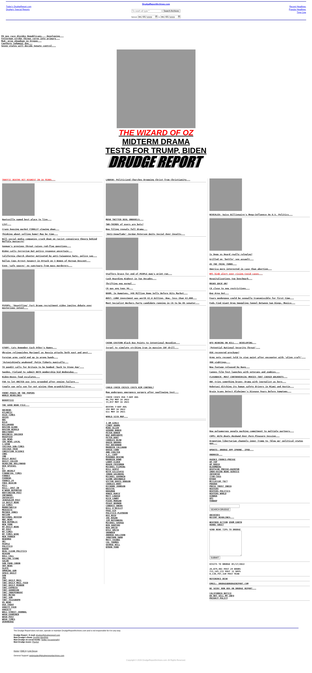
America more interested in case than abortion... (240, 269)
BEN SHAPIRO (113, 525)
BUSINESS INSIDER (12, 434)
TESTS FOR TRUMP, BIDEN (156, 150)
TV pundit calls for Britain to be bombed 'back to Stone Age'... (43, 367)
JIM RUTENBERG (114, 520)
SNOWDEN (110, 532)
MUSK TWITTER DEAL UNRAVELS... (124, 219)
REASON (6, 553)
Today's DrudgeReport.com (18, 6)
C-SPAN (6, 444)
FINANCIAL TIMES (12, 473)
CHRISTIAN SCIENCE (13, 451)
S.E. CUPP (111, 454)
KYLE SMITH (112, 530)
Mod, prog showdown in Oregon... (21, 41)
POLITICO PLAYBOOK (117, 513)
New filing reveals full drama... (126, 229)
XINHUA (213, 496)
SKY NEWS (7, 565)
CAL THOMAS (112, 542)
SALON (5, 561)
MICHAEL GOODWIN (115, 476)
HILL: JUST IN (10, 488)
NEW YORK (7, 524)
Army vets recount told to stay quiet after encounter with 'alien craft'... (257, 357)
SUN (4, 575)
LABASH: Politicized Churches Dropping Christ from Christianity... (148, 179)
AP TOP (213, 462)
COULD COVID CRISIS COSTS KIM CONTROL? (130, 387)
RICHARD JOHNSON (115, 486)
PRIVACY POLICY (218, 598)
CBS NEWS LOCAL (11, 441)
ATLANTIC (7, 412)
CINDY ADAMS (113, 425)
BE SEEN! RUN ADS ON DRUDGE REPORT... (232, 588)
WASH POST (8, 617)
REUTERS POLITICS (219, 491)
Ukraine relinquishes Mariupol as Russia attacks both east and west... (47, 352)
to (159, 17)
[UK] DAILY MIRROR (13, 585)
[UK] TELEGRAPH (11, 600)
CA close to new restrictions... (229, 288)
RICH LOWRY (112, 498)
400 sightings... (219, 362)
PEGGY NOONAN (113, 503)
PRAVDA (213, 484)
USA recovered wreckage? (224, 352)
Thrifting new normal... (121, 283)
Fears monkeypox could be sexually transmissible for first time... (251, 298)
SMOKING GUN (9, 570)
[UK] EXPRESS (10, 587)
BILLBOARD (8, 424)
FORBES (6, 475)
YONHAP (213, 501)
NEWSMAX (6, 539)
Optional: (134, 17)
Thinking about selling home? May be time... (30, 234)
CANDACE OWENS (114, 505)
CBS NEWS (7, 439)
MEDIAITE (7, 509)
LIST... (6, 224)
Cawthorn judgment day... (16, 43)
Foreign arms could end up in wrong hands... (30, 357)
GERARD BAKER (113, 430)
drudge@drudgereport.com (48, 635)
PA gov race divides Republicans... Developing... (32, 36)
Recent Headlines (297, 6)
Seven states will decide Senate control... (28, 46)
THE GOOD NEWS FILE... (15, 405)
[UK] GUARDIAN (10, 590)
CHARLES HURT (113, 484)
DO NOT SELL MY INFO (221, 595)
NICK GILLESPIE (115, 471)
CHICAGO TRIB (10, 449)
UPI (211, 498)
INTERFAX (214, 474)
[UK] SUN (7, 597)
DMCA (23, 651)
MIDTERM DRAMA (156, 141)
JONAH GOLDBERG (115, 474)
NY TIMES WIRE (10, 534)
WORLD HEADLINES (12, 395)
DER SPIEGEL (9, 466)
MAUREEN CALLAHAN (116, 447)
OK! (4, 541)
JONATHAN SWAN (114, 537)
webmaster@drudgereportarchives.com (46, 656)
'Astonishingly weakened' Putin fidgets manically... (35, 362)
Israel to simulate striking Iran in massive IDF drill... (142, 347)
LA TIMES (7, 505)
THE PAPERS (28, 393)
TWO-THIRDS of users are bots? (124, 224)
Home (16, 651)
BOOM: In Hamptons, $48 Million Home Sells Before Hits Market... (147, 293)
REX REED (111, 515)
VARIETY (6, 609)
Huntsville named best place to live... (27, 219)
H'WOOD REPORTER (12, 490)
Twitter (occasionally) (50, 640)
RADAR (5, 548)
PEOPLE (6, 544)
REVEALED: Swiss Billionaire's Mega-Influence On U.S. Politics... (251, 214)
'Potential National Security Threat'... (234, 347)
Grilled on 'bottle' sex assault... (231, 259)
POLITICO (7, 546)
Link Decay (33, 651)
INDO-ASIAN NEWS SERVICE (224, 471)
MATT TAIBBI (113, 539)
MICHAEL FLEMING (115, 466)
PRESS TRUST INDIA (220, 486)
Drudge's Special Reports (18, 9)
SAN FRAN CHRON (11, 563)
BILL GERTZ (112, 469)
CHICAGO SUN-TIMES (13, 446)
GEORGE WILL (113, 544)
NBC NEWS (7, 519)
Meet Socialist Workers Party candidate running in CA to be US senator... (152, 303)
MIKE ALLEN (112, 428)
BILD (4, 422)
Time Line (301, 12)
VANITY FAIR (9, 607)
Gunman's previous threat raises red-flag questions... (36, 246)
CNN (4, 456)
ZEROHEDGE (8, 621)
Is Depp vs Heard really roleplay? (230, 254)
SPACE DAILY (9, 573)
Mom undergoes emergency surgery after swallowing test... (142, 392)
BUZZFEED (7, 436)
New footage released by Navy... (229, 367)
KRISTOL (110, 488)
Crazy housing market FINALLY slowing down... (30, 229)
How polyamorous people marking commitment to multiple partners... (251, 431)
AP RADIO (214, 464)
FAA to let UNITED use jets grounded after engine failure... (40, 381)
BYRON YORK (112, 547)
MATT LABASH (113, 496)
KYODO (212, 479)
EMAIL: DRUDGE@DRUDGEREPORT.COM (228, 583)
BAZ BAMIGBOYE (114, 435)
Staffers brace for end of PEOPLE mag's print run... (139, 274)
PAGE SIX (111, 510)
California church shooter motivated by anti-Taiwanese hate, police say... (49, 256)
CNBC (4, 454)
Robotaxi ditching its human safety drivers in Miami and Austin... (251, 386)
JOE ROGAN (111, 518)
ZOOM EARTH (235, 522)
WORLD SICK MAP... (117, 416)
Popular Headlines (297, 9)
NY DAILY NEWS (10, 527)
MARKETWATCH (9, 507)
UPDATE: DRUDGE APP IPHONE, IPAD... (231, 449)
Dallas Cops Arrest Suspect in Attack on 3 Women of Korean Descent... (46, 261)
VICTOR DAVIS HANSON (118, 481)
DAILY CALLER (10, 461)
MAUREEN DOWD (113, 459)
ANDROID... (215, 454)
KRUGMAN (110, 491)
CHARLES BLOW (113, 440)
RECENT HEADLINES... (221, 517)
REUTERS (214, 488)
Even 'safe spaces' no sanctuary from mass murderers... (37, 265)
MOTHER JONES (10, 512)
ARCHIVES (214, 515)
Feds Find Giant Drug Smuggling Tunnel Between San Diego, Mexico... (252, 303)
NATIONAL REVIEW (12, 517)
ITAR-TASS (215, 476)
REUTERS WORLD (217, 493)
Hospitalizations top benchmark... (230, 278)
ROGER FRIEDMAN (115, 464)
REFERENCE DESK (218, 578)
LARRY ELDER (113, 462)
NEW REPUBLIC (10, 522)
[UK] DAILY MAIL (12, 580)
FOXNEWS (6, 478)
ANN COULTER (113, 452)
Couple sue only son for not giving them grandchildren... (38, 386)
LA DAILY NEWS (10, 502)
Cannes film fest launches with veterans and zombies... (244, 372)
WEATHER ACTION (218, 522)
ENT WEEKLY (8, 471)
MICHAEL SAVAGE (115, 522)
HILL (4, 485)
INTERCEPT (8, 497)
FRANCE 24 (8, 480)
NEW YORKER (8, 536)
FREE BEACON (9, 483)
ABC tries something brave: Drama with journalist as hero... (247, 381)
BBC (4, 419)
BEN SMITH (111, 527)
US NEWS (6, 602)
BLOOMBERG (215, 466)
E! (3, 468)
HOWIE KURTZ (113, 493)
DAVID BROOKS (113, 442)
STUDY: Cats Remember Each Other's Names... (29, 347)
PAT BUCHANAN (113, 445)
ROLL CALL (8, 556)
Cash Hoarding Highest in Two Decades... (131, 278)
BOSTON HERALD (10, 429)
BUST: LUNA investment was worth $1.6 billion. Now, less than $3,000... (151, 298)
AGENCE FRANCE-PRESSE (222, 459)
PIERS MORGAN (113, 501)
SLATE (5, 568)
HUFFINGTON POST (12, 492)
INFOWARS (7, 495)
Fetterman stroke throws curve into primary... (30, 38)
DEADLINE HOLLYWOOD (14, 463)
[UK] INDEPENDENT (12, 592)
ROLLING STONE (10, 558)
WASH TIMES (8, 619)
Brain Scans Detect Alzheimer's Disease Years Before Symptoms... (250, 391)
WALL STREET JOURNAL (14, 612)
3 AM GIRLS (112, 423)
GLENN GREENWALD (115, 479)
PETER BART (112, 437)
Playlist (35, 642)
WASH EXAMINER (10, 614)
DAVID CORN (112, 449)
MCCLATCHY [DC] (218, 481)
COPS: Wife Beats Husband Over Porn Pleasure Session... (244, 436)
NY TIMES (7, 531)
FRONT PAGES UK (11, 393)
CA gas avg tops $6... (119, 288)
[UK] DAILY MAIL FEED (15, 582)
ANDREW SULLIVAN (115, 535)
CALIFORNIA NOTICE (220, 593)
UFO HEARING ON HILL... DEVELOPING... (232, 343)
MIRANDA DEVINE (115, 457)
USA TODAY (8, 604)
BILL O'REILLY (114, 508)
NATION (6, 514)
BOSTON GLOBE (10, 427)
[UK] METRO (8, 595)
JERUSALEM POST (11, 500)
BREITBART (8, 432)
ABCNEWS (6, 410)
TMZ (4, 578)
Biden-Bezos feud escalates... (21, 377)
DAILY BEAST (9, 458)
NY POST (6, 529)
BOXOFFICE (8, 400)
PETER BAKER (113, 432)
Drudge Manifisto (40, 637)
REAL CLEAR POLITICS (14, 551)
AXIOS (5, 417)
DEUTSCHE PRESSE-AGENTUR (224, 469)
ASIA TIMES (8, 415)
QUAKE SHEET (216, 524)
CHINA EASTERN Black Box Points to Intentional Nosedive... (143, 343)
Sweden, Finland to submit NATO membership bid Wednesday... (40, 372)
